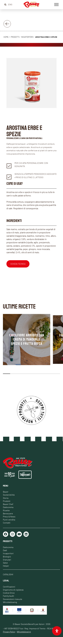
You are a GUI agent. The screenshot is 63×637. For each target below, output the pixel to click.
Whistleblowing (10, 602)
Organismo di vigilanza (13, 589)
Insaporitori (27, 37)
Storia (5, 498)
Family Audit (8, 596)
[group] (26, 339)
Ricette (6, 510)
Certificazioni (9, 586)
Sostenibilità (9, 495)
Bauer (5, 491)
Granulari (7, 559)
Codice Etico (9, 593)
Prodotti (6, 501)
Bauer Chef (8, 504)
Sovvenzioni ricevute (12, 599)
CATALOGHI (8, 574)
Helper (6, 566)
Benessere (8, 513)
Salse (5, 562)
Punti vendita (9, 519)
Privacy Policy (9, 631)
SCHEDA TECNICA (17, 264)
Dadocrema (8, 507)
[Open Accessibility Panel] (57, 631)
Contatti (6, 522)
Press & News (9, 516)
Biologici (7, 556)
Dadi (5, 550)
